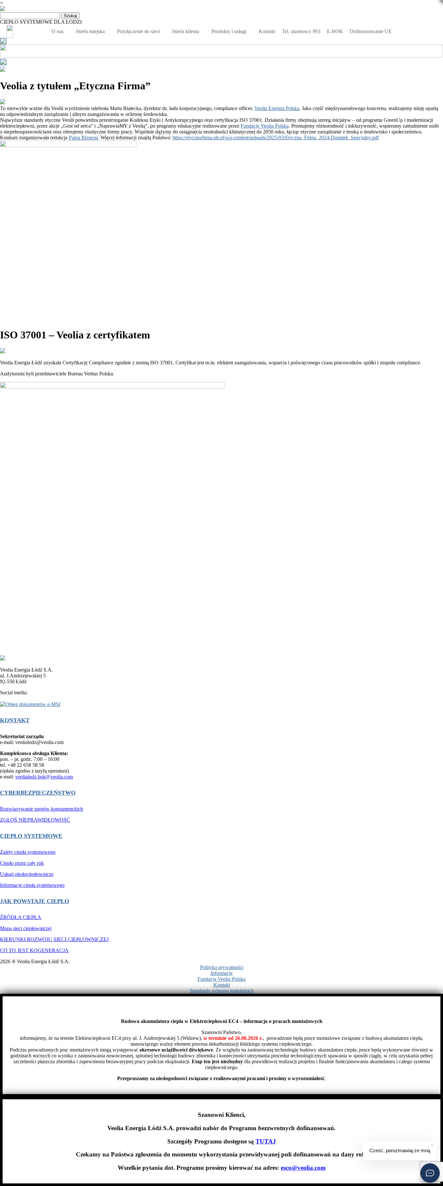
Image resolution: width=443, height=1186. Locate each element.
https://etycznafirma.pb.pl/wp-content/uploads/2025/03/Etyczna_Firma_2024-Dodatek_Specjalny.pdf (276, 137)
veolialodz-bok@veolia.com (44, 776)
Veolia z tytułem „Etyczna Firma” (75, 86)
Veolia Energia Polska (276, 108)
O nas (58, 31)
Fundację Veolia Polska (265, 126)
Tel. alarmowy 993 (301, 31)
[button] (430, 1173)
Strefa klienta (185, 31)
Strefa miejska (90, 31)
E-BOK (335, 31)
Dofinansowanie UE (371, 31)
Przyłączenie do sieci (138, 31)
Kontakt (267, 31)
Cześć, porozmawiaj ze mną (399, 1150)
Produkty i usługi (228, 31)
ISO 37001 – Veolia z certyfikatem (75, 335)
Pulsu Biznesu (83, 137)
